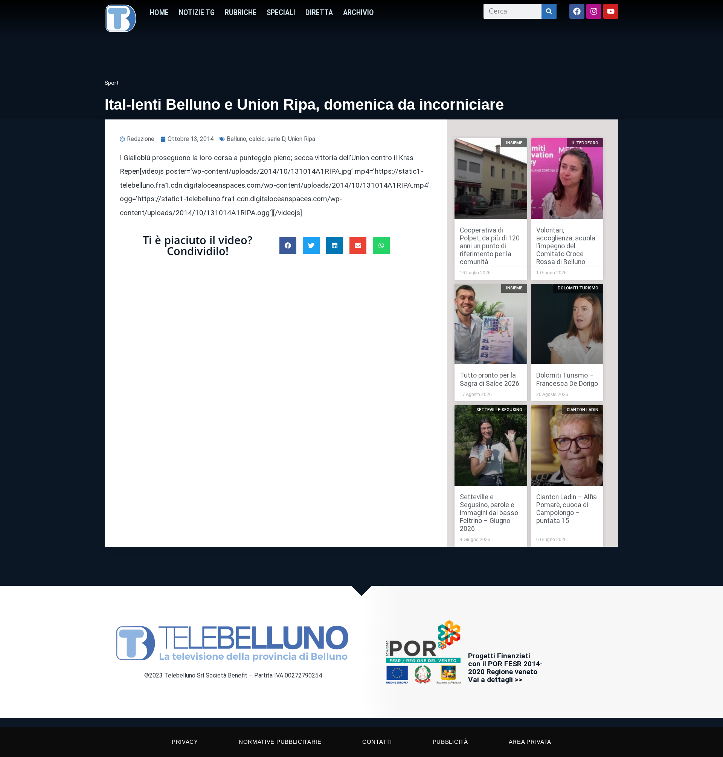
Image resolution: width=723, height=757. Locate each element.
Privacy (185, 742)
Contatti (377, 742)
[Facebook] (576, 11)
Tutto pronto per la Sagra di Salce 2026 (489, 379)
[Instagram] (593, 11)
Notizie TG (197, 12)
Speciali (281, 12)
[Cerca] (549, 11)
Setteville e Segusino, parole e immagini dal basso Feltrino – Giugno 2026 (489, 512)
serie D (276, 138)
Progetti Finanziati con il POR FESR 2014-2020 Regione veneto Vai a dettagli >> (505, 667)
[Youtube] (610, 11)
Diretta (319, 12)
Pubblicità (450, 742)
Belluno (236, 138)
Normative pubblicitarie (280, 742)
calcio (257, 138)
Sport (112, 83)
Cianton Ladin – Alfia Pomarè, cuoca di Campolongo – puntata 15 (566, 509)
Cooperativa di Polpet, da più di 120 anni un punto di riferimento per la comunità (490, 246)
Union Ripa (301, 138)
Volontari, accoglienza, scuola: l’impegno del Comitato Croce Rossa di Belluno (566, 246)
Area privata (530, 742)
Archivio (358, 12)
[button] (287, 245)
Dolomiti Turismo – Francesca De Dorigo (567, 379)
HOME (159, 12)
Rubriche (240, 12)
